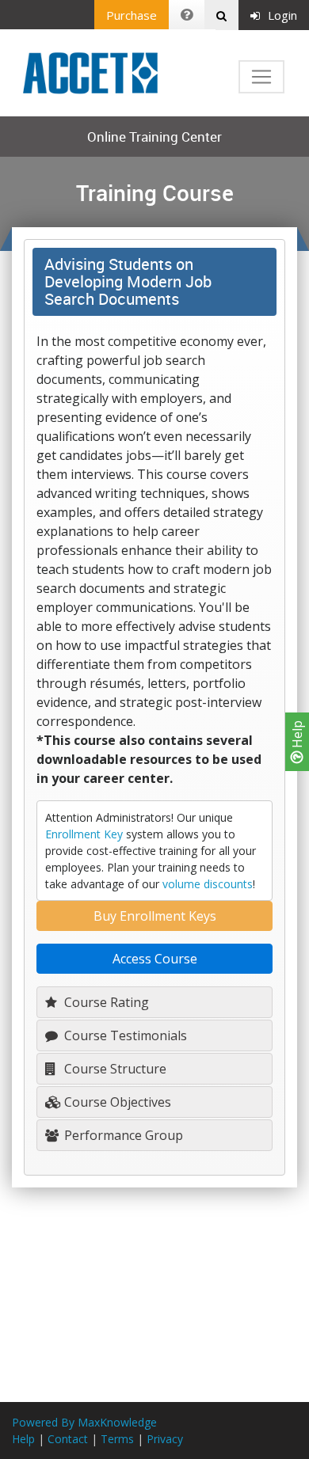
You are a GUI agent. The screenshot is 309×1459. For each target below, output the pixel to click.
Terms (117, 1438)
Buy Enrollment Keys (154, 916)
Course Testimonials (124, 1035)
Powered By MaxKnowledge (84, 1422)
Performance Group (122, 1135)
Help (297, 735)
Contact (68, 1438)
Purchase (131, 15)
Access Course (155, 958)
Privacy (165, 1438)
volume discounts (207, 883)
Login (282, 15)
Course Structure (113, 1068)
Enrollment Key (84, 834)
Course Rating (105, 1002)
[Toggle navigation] (261, 76)
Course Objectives (116, 1102)
